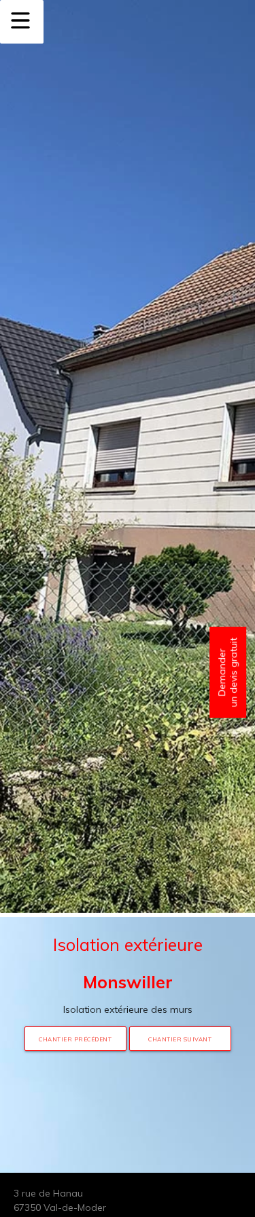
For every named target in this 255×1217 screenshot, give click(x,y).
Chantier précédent (75, 1039)
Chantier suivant (179, 1039)
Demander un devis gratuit (227, 672)
